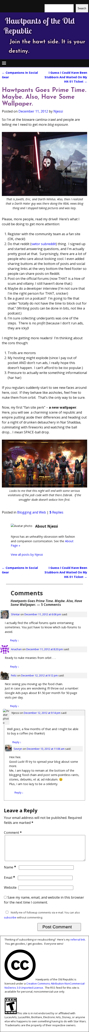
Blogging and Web (31, 512)
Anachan (16, 649)
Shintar (15, 614)
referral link (77, 939)
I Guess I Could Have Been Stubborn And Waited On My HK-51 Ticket (65, 77)
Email (9, 877)
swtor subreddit (43, 244)
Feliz (14, 675)
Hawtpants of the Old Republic (39, 25)
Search (82, 8)
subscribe (10, 917)
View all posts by (27, 554)
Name (10, 867)
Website (10, 887)
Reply (14, 640)
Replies (56, 512)
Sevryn (18, 749)
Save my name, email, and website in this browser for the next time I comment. (44, 900)
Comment (13, 832)
